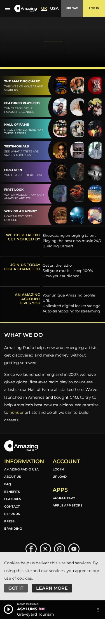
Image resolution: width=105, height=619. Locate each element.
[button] (25, 8)
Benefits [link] (12, 492)
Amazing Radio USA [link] (21, 469)
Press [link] (9, 521)
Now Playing (28, 604)
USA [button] (54, 8)
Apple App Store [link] (67, 505)
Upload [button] (72, 8)
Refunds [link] (12, 514)
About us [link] (12, 477)
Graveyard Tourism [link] (35, 614)
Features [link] (12, 499)
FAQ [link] (7, 484)
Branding (13, 528)
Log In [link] (58, 469)
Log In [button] (94, 8)
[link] (31, 549)
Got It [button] (16, 588)
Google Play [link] (64, 498)
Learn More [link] (52, 588)
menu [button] (7, 8)
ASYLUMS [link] (27, 608)
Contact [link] (12, 506)
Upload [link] (60, 477)
